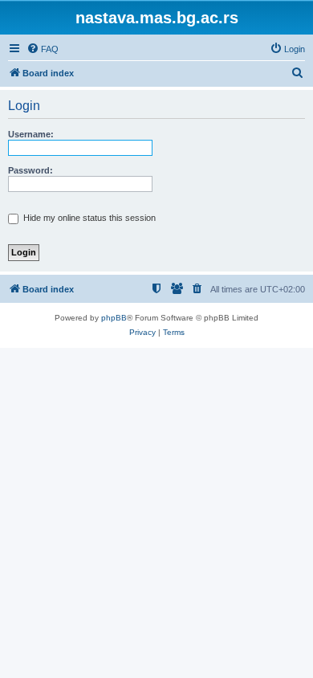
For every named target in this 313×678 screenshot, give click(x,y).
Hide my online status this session (88, 218)
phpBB (114, 317)
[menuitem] (42, 49)
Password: (30, 170)
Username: (31, 134)
